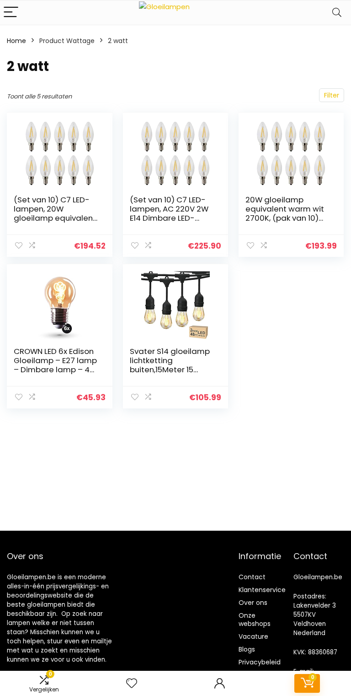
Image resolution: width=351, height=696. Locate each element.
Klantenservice (262, 589)
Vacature (253, 636)
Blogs (247, 649)
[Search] (337, 12)
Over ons (253, 602)
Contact (252, 577)
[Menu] (11, 12)
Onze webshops (255, 619)
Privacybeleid (260, 662)
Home (16, 40)
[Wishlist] (131, 683)
